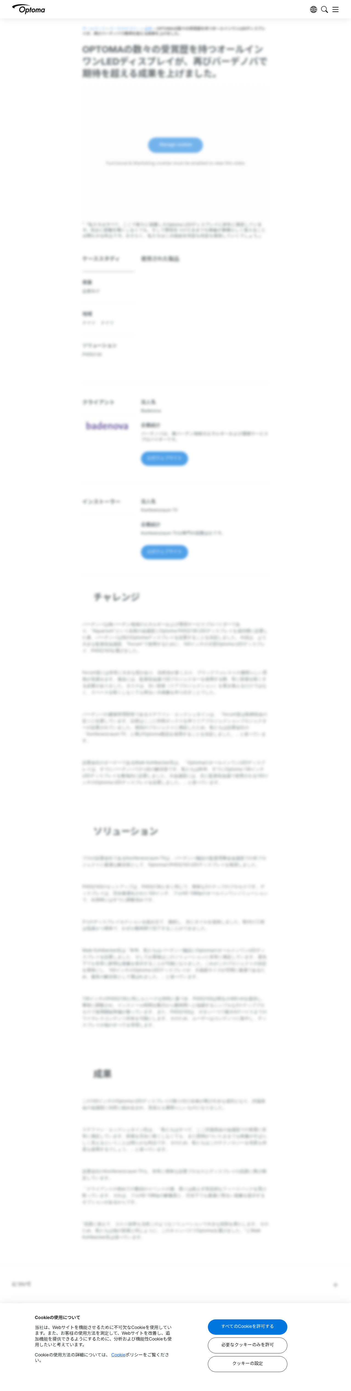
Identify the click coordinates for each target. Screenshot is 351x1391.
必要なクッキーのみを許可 (247, 1345)
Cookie (118, 1355)
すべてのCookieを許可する (247, 1327)
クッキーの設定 (247, 1364)
